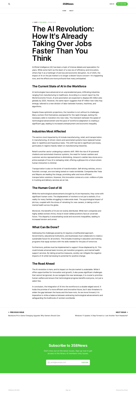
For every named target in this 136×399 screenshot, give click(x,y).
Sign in (112, 4)
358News (68, 4)
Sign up (68, 390)
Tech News (42, 22)
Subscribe (122, 4)
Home (64, 10)
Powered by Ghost (122, 390)
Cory (35, 22)
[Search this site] (9, 3)
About (71, 10)
